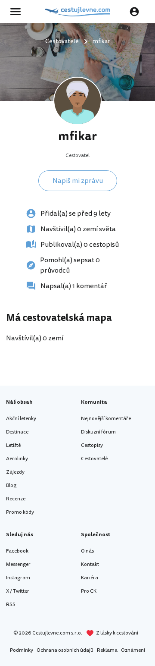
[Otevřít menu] (18, 11)
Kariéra (89, 577)
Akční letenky (21, 418)
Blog (11, 485)
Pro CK (88, 591)
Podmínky (21, 650)
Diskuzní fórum (98, 432)
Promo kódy (20, 512)
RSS (11, 604)
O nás (87, 551)
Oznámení (133, 650)
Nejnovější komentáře (106, 418)
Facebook (17, 551)
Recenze (15, 499)
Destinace (17, 432)
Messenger (18, 564)
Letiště (13, 445)
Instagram (18, 577)
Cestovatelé (94, 458)
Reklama (107, 650)
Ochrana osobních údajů (65, 650)
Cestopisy (92, 445)
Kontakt (90, 564)
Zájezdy (15, 472)
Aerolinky (17, 458)
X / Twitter (17, 591)
